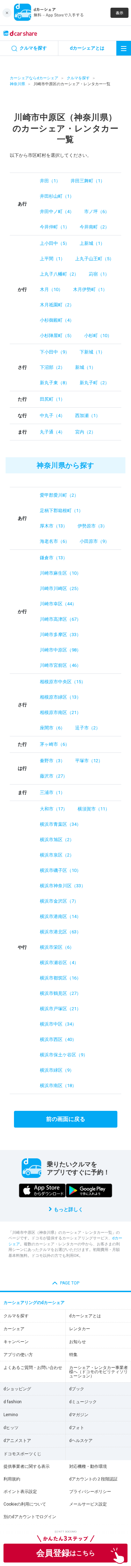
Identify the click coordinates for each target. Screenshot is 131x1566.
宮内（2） (85, 432)
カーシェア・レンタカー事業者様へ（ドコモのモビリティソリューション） (98, 1371)
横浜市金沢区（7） (59, 901)
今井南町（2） (94, 227)
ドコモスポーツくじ (22, 1453)
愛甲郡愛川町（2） (59, 495)
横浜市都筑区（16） (60, 978)
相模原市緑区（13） (60, 697)
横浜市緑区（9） (57, 1070)
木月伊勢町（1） (90, 289)
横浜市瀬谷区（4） (59, 962)
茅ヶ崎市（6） (55, 744)
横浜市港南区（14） (60, 916)
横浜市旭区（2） (57, 839)
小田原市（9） (94, 541)
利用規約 (11, 1479)
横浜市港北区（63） (60, 931)
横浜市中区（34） (58, 1024)
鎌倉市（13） (53, 557)
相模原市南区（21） (60, 712)
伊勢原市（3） (92, 526)
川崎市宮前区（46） (60, 665)
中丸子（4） (52, 415)
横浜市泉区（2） (57, 855)
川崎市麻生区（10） (60, 573)
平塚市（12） (89, 760)
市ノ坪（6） (96, 211)
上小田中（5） (55, 243)
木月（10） (51, 289)
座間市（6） (52, 727)
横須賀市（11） (94, 808)
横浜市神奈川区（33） (63, 885)
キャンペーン (16, 1341)
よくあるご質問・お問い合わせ (32, 1367)
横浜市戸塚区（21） (60, 1008)
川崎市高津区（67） (60, 619)
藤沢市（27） (53, 776)
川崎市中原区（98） (60, 650)
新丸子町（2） (94, 382)
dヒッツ (11, 1427)
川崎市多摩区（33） (60, 634)
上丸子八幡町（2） (59, 274)
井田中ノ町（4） (57, 211)
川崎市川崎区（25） (60, 588)
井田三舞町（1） (88, 180)
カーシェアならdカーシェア (34, 78)
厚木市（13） (53, 526)
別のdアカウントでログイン (29, 1516)
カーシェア (13, 1328)
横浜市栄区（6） (57, 947)
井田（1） (50, 180)
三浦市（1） (52, 792)
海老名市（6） (55, 541)
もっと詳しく (68, 1209)
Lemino (10, 1414)
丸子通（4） (52, 432)
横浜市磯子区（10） (60, 870)
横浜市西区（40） (58, 1039)
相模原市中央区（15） (63, 681)
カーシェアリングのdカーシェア (34, 1302)
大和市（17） (53, 808)
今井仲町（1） (55, 227)
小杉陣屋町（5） (57, 335)
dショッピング (17, 1388)
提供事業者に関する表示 (26, 1466)
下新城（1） (92, 352)
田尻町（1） (52, 399)
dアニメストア (17, 1440)
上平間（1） (52, 258)
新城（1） (85, 367)
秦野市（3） (52, 760)
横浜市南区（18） (58, 1085)
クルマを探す (78, 78)
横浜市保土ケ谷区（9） (64, 1054)
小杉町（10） (98, 335)
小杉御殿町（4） (57, 320)
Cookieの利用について (24, 1504)
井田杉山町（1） (57, 196)
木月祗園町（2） (57, 304)
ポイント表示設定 (20, 1491)
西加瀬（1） (87, 415)
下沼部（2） (52, 367)
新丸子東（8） (55, 382)
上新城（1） (92, 243)
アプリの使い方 (18, 1354)
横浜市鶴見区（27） (60, 993)
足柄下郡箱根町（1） (61, 510)
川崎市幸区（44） (58, 603)
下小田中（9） (55, 352)
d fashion (12, 1401)
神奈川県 (17, 84)
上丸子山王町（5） (94, 258)
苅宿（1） (99, 274)
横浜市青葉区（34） (60, 824)
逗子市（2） (87, 727)
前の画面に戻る (65, 1119)
